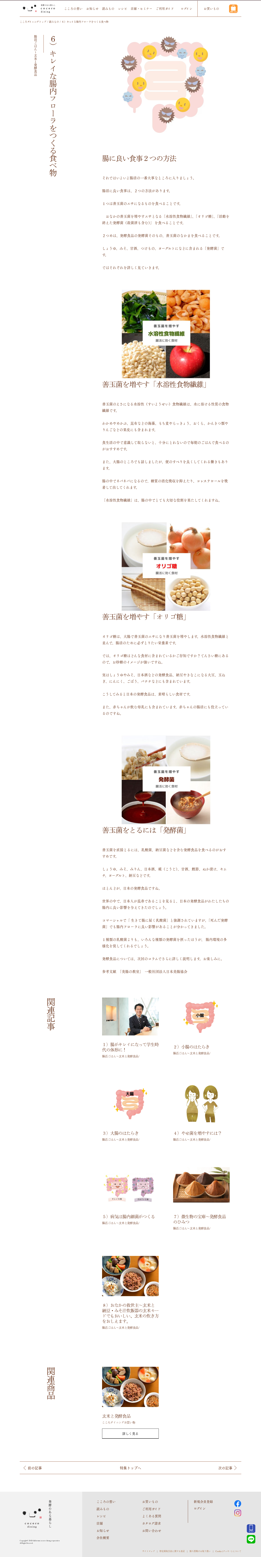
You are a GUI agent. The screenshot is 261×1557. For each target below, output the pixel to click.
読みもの (108, 8)
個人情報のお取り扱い (200, 1551)
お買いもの (211, 8)
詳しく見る (130, 1433)
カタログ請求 (151, 1523)
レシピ (122, 8)
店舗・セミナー (142, 8)
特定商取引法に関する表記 (172, 1551)
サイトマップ (148, 1551)
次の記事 (225, 1468)
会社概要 (102, 1537)
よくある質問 (151, 1516)
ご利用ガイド (165, 8)
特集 (130, 1468)
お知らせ (92, 8)
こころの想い (73, 8)
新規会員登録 (203, 1501)
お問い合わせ (151, 1530)
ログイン (186, 8)
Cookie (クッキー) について (228, 1551)
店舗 (99, 1523)
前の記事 (35, 1468)
